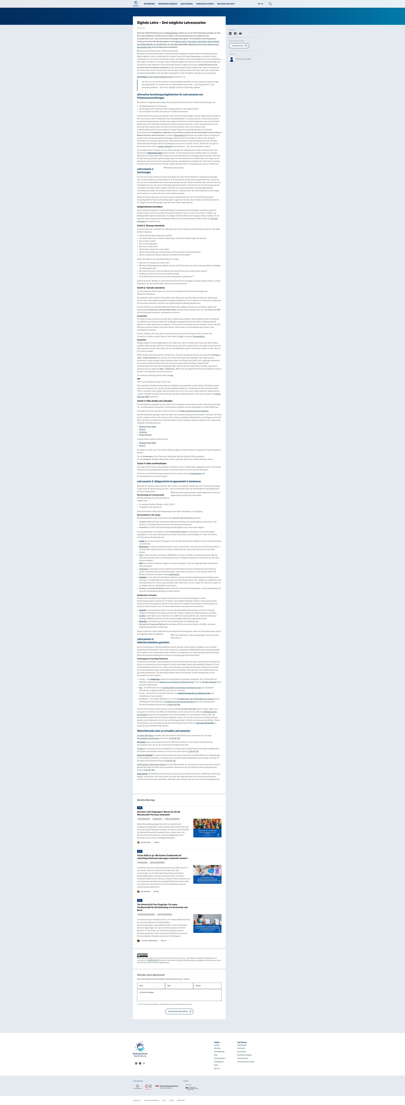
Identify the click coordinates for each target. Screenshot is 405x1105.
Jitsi (141, 555)
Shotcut (142, 429)
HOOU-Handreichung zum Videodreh (194, 411)
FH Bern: (140, 749)
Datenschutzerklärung (151, 1100)
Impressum (137, 1100)
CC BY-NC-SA (174, 738)
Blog (215, 1055)
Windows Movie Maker (147, 427)
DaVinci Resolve (145, 435)
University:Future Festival (245, 1062)
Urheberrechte (195, 474)
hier (181, 336)
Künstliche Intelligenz (244, 1055)
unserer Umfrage (164, 146)
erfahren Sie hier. (174, 705)
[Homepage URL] (136, 3)
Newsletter (181, 1100)
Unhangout (143, 569)
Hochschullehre (242, 1058)
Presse (171, 1100)
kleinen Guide (174, 574)
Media (216, 1065)
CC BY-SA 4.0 (152, 960)
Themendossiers (219, 1058)
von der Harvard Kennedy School (154, 77)
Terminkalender (219, 1052)
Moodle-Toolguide (209, 682)
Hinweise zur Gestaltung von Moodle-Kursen (176, 682)
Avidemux (143, 432)
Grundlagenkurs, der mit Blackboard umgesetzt (195, 699)
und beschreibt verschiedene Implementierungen (182, 688)
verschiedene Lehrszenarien (148, 738)
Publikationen (218, 1062)
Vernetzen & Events (205, 4)
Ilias (140, 688)
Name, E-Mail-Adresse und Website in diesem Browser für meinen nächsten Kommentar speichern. (165, 1004)
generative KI (241, 1052)
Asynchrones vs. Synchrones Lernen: (151, 765)
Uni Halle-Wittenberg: (145, 736)
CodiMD (142, 616)
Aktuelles (217, 1048)
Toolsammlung (179, 135)
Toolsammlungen (171, 33)
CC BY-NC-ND (149, 770)
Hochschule (241, 1048)
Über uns (217, 1069)
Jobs (164, 1100)
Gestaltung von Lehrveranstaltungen (179, 702)
